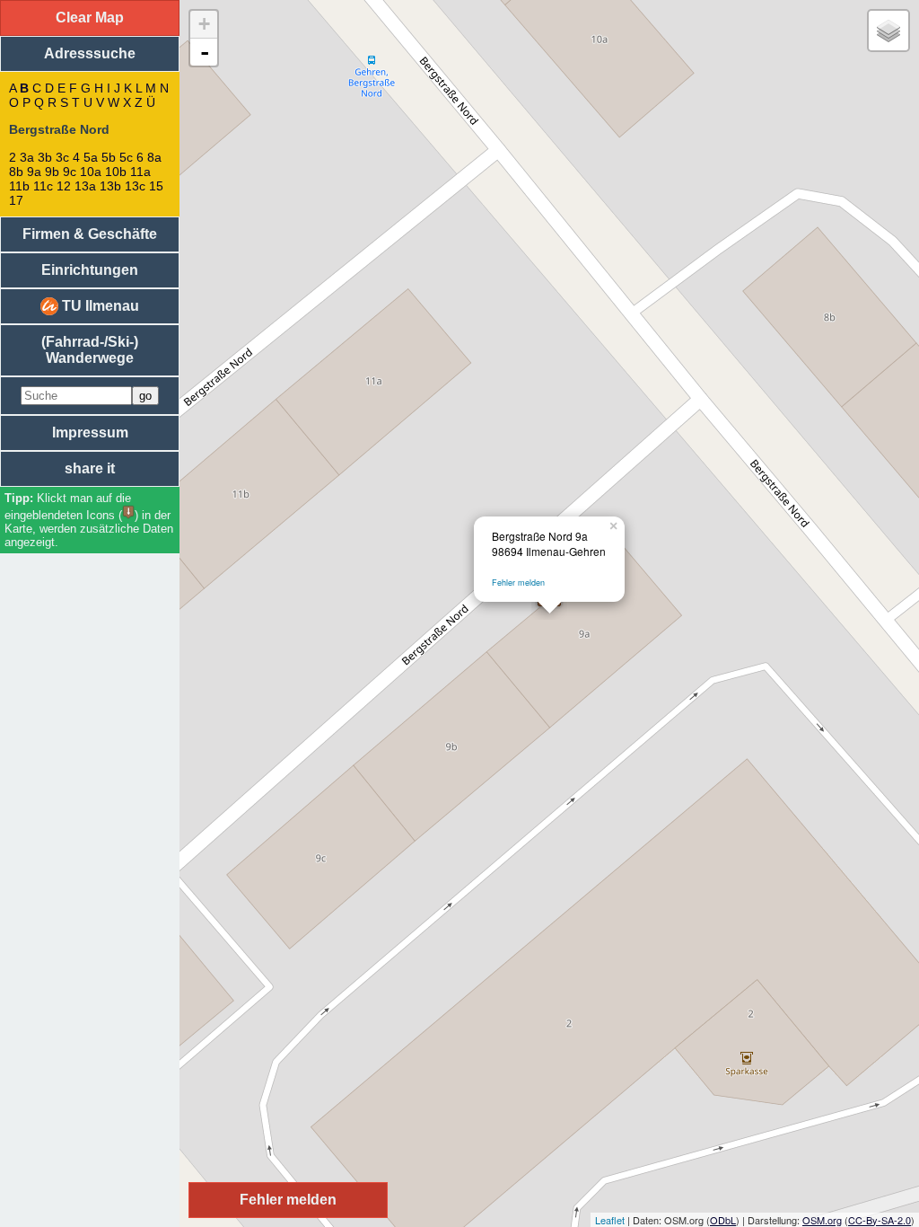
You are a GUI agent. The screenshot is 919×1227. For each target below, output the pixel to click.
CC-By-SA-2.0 (879, 1220)
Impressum (90, 432)
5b (108, 157)
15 (156, 186)
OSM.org (822, 1220)
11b (19, 186)
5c (126, 157)
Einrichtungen (89, 270)
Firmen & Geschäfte (89, 234)
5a (90, 157)
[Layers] (888, 30)
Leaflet (610, 1220)
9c (69, 171)
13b (110, 186)
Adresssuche (90, 53)
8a (154, 157)
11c (43, 186)
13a (85, 186)
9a (34, 171)
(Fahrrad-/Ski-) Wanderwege (89, 350)
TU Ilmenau (98, 305)
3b (45, 157)
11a (140, 171)
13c (135, 186)
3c (62, 157)
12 (64, 186)
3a (27, 157)
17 (16, 200)
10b (116, 171)
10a (90, 171)
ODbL (723, 1220)
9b (52, 171)
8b (16, 171)
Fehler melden (518, 582)
